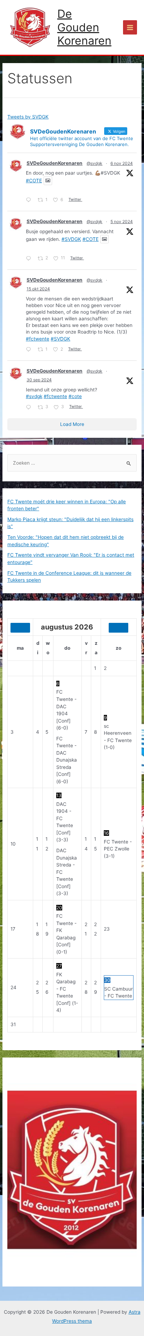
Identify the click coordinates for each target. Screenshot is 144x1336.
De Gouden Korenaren (84, 27)
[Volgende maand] (118, 628)
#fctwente (37, 339)
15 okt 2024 (38, 288)
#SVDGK (71, 239)
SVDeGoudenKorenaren (54, 163)
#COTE (34, 180)
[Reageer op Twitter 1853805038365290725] (30, 259)
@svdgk (94, 163)
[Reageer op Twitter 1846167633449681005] (30, 350)
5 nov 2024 (121, 221)
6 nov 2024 (121, 163)
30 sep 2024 (39, 379)
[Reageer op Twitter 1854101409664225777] (30, 201)
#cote (75, 396)
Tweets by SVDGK (28, 117)
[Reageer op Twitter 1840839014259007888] (30, 408)
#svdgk (34, 396)
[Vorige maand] (20, 628)
